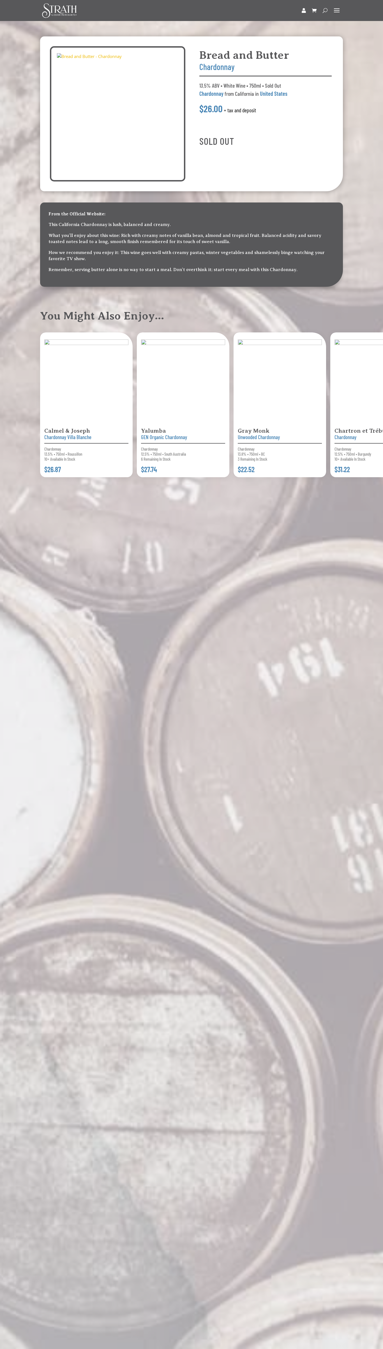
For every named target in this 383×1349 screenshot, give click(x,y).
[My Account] (304, 10)
